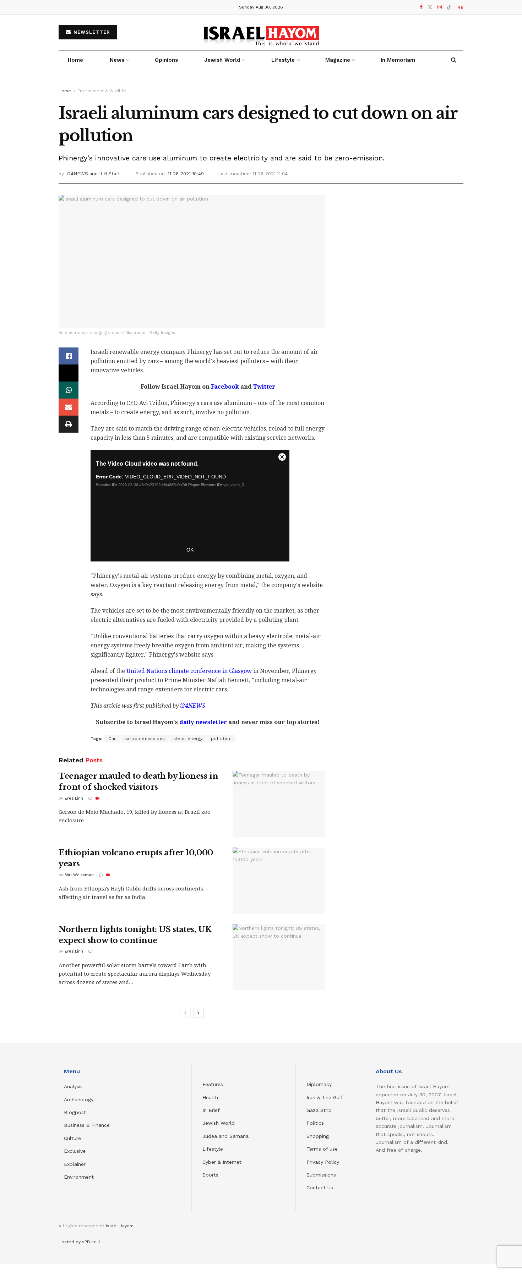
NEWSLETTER (91, 32)
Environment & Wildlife (101, 90)
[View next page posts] (198, 1013)
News (117, 60)
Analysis (74, 1086)
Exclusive (75, 1151)
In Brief (211, 1110)
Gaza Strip (319, 1110)
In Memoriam (398, 60)
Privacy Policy (322, 1162)
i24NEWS (78, 173)
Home (75, 60)
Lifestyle (212, 1149)
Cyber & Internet (221, 1162)
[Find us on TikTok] (449, 7)
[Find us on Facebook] (421, 7)
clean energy (188, 738)
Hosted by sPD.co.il (79, 1241)
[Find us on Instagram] (439, 7)
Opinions (166, 60)
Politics (315, 1123)
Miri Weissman (79, 875)
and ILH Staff (104, 173)
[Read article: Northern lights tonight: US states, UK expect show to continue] (279, 957)
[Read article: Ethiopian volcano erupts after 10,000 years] (279, 881)
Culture (72, 1138)
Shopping (317, 1136)
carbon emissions (144, 738)
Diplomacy (319, 1084)
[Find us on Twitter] (430, 7)
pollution (221, 738)
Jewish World (218, 1123)
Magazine (337, 60)
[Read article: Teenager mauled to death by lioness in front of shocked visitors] (279, 804)
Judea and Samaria (225, 1136)
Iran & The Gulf (324, 1097)
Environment (79, 1177)
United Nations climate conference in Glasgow (189, 671)
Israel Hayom (120, 1225)
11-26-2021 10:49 (186, 173)
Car (112, 738)
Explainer (75, 1164)
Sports (210, 1175)
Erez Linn (74, 798)
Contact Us (319, 1187)
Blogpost (75, 1112)
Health (210, 1097)
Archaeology (78, 1099)
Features (212, 1084)
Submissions (321, 1175)
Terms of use (322, 1149)
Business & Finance (87, 1125)
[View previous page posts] (185, 1013)
